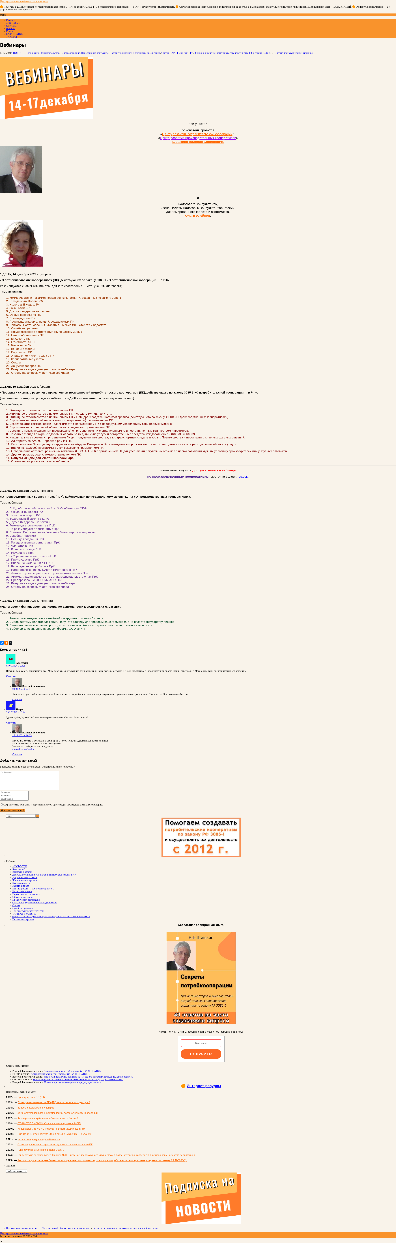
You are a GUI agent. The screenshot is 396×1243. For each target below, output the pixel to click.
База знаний (33, 53)
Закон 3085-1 (13, 23)
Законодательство (50, 53)
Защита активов (20, 885)
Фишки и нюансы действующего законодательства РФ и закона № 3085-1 (233, 53)
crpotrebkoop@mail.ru (23, 749)
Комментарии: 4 (304, 53)
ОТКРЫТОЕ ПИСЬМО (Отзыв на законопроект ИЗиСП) (49, 1123)
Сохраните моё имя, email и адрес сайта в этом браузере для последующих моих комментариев (53, 804)
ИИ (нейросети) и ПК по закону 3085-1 (33, 888)
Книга (9, 31)
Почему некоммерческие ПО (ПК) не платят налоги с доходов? (54, 1102)
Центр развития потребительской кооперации (24, 1)
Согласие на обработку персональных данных (66, 1228)
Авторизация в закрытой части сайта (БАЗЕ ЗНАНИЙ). (73, 1071)
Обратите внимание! (121, 53)
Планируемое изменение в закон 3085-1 (40, 1149)
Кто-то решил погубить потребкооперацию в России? (47, 1118)
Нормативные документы (94, 53)
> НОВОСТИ (18, 53)
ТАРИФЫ (11, 36)
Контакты (11, 25)
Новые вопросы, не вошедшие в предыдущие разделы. (73, 1082)
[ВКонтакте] (2, 643)
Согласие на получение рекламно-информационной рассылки (125, 1228)
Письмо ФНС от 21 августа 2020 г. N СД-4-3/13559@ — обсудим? (54, 1134)
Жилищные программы (24, 880)
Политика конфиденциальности (23, 1228)
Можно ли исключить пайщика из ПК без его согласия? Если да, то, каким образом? (89, 1076)
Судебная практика (22, 908)
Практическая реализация (146, 53)
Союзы (165, 53)
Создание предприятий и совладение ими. (34, 902)
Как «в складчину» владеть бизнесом (39, 1139)
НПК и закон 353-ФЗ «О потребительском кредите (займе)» (51, 1128)
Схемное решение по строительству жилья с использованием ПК (55, 1144)
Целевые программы (285, 53)
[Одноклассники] (6, 643)
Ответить (11, 676)
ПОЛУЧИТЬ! (201, 1053)
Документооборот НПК (24, 877)
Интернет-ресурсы (204, 1086)
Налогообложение (70, 53)
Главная (10, 20)
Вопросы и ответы (22, 872)
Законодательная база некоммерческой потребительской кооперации (57, 1113)
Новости (10, 28)
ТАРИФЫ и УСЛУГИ (181, 53)
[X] (10, 643)
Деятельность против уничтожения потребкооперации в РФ (44, 874)
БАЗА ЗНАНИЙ (15, 34)
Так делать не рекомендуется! (28, 911)
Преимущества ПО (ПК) (31, 1097)
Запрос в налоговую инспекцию (35, 1107)
